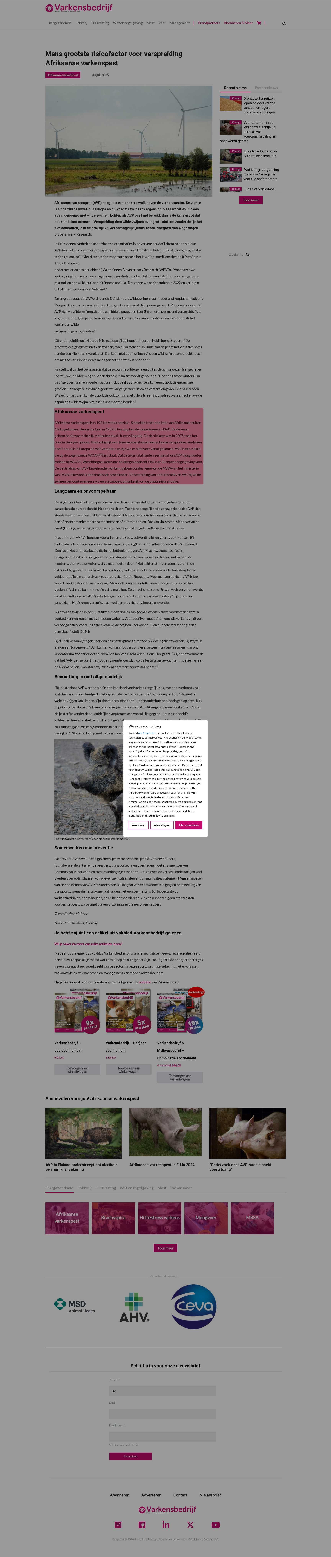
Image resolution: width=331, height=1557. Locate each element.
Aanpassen (138, 825)
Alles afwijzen (162, 825)
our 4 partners (146, 732)
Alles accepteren (189, 825)
